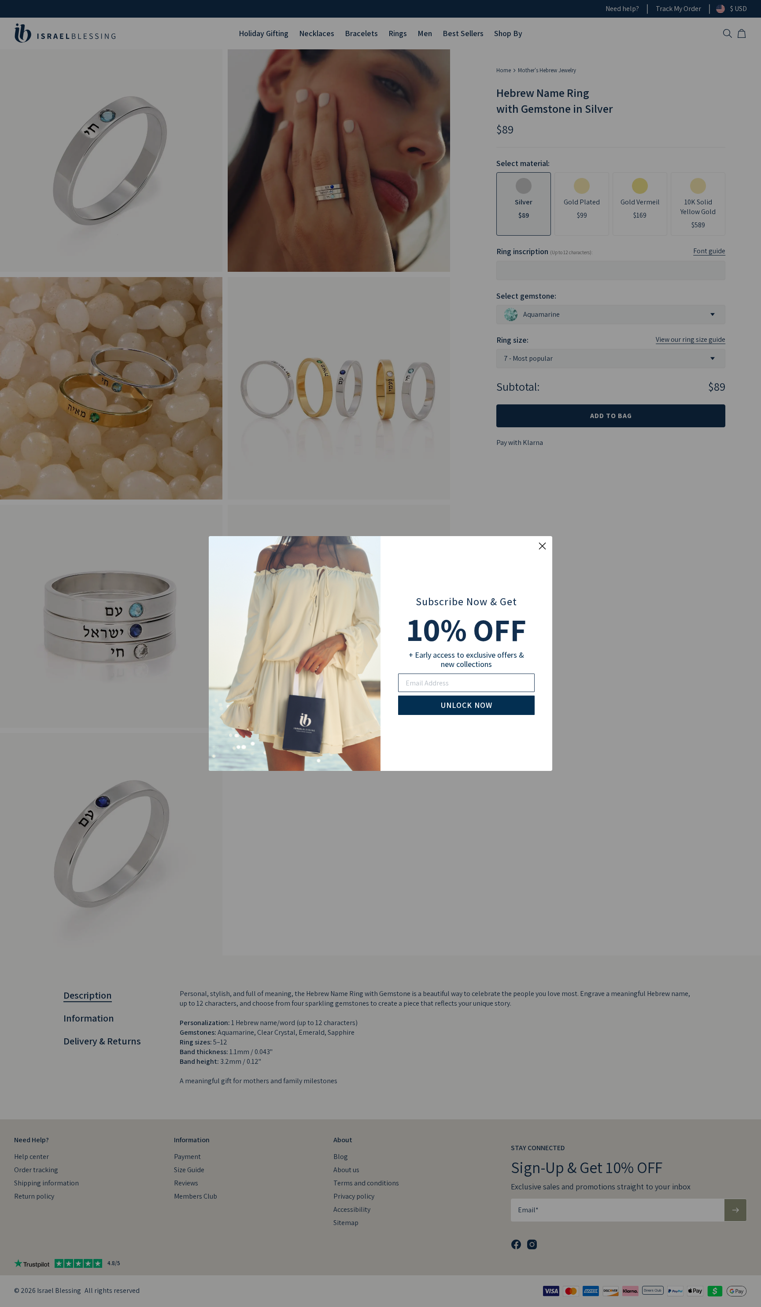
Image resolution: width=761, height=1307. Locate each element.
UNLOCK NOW (466, 705)
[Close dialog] (542, 546)
